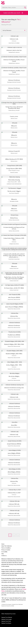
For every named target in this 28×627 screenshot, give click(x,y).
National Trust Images (6, 619)
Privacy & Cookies (5, 549)
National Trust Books (6, 623)
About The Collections (6, 546)
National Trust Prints (6, 621)
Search (25, 7)
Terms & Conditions (6, 547)
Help (2, 553)
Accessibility (4, 551)
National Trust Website (6, 617)
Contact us (4, 555)
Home (2, 544)
